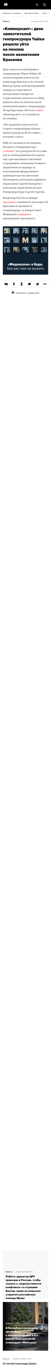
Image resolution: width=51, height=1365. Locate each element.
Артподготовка (31, 12)
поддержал (24, 214)
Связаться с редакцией (27, 292)
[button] (44, 5)
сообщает (9, 151)
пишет (39, 110)
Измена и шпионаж (12, 12)
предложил (10, 202)
